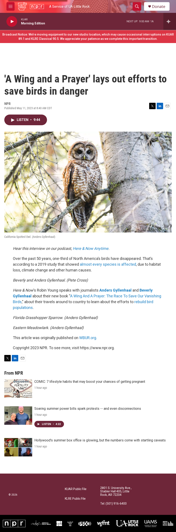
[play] (11, 21)
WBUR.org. (88, 337)
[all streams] (169, 21)
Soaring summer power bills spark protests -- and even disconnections (87, 409)
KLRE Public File (75, 498)
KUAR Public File (75, 489)
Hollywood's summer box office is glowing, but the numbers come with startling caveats (100, 440)
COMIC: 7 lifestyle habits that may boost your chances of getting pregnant (89, 382)
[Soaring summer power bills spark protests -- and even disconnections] (18, 415)
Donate (158, 6)
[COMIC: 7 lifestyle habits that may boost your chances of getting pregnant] (18, 388)
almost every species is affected (108, 264)
